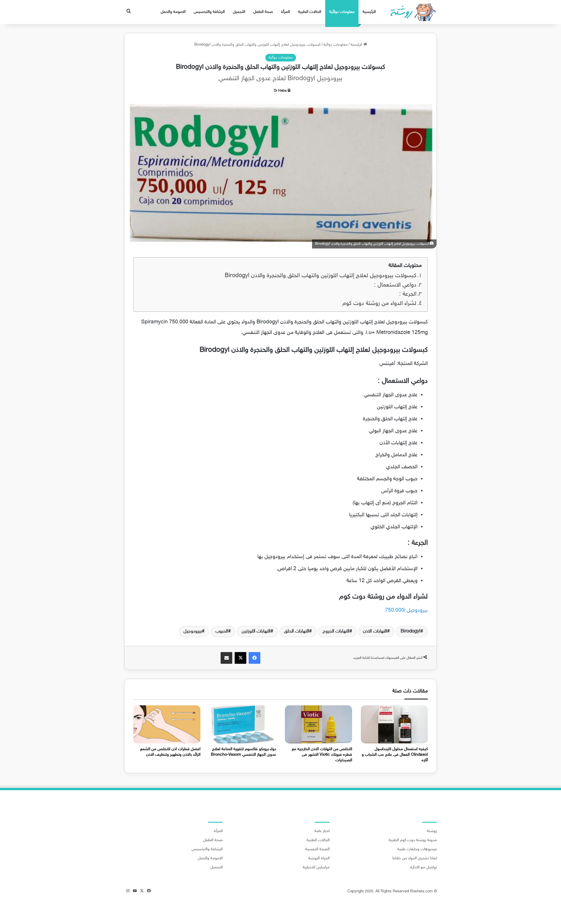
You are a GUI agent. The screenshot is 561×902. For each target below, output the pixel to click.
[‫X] (240, 658)
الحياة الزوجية (319, 858)
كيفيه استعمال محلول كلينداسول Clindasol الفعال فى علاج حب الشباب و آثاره (395, 755)
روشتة (432, 831)
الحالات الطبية (309, 11)
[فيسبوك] (254, 658)
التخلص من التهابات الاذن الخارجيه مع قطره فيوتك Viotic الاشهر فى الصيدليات (322, 755)
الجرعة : (407, 294)
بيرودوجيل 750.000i (406, 610)
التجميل (239, 11)
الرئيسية (369, 11)
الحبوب (221, 631)
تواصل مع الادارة (423, 867)
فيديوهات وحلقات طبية (417, 849)
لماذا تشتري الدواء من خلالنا (414, 858)
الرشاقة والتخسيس (209, 11)
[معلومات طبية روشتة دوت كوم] (411, 12)
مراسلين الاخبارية (316, 867)
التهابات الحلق (296, 631)
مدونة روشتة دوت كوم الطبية (413, 840)
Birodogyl (410, 631)
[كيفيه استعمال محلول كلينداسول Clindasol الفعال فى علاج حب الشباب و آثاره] (394, 724)
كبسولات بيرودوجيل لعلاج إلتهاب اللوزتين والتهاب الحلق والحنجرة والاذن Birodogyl (320, 275)
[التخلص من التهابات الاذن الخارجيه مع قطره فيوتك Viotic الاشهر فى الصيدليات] (318, 724)
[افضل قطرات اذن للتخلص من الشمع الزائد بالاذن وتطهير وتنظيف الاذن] (166, 724)
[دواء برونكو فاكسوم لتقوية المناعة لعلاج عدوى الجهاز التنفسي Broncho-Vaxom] (242, 724)
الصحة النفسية (317, 849)
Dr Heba (280, 91)
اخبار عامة (322, 831)
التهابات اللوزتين (256, 631)
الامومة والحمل (173, 11)
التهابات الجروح (336, 631)
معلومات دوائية (341, 11)
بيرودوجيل (192, 631)
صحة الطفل (263, 11)
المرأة (285, 11)
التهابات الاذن (375, 631)
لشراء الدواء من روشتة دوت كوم (379, 303)
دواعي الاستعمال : (395, 285)
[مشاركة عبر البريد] (226, 658)
